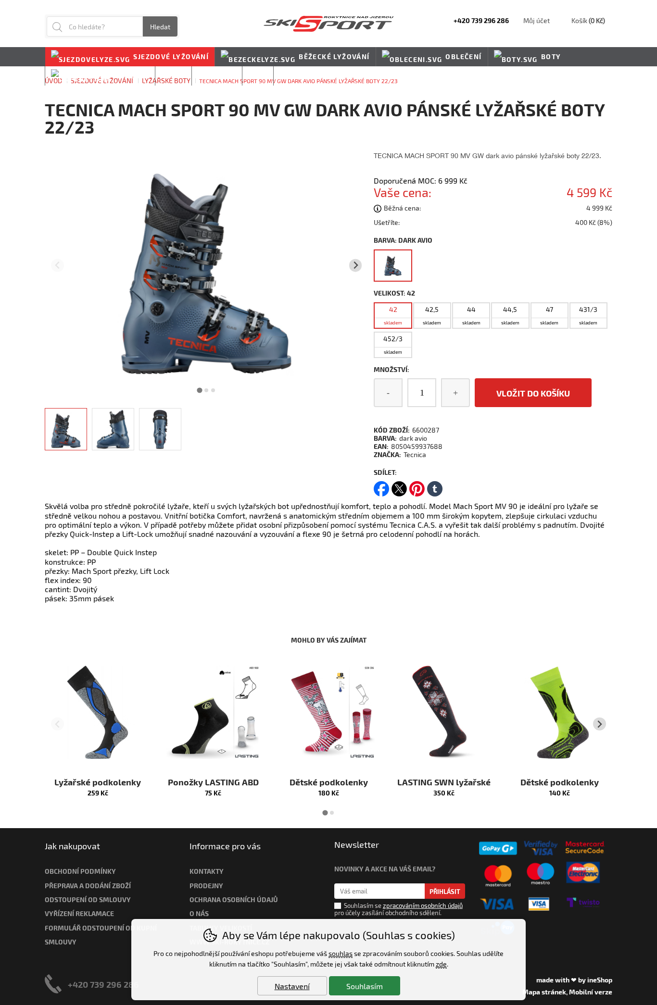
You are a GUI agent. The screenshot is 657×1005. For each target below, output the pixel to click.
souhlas (340, 953)
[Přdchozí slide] (57, 265)
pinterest (417, 485)
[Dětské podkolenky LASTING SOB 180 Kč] (328, 712)
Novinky (296, 76)
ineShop (599, 980)
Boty (551, 56)
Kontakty (207, 871)
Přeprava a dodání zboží (88, 885)
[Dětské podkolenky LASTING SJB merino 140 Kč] (559, 712)
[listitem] (66, 429)
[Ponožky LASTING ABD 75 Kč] (213, 712)
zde (441, 964)
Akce (257, 76)
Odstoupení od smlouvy (88, 899)
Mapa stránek (544, 992)
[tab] (199, 390)
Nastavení (292, 986)
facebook (381, 485)
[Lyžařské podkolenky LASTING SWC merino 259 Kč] (97, 712)
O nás (199, 913)
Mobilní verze (590, 992)
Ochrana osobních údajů (234, 899)
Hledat (160, 27)
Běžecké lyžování (334, 56)
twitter (399, 485)
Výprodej (217, 76)
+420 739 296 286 (103, 984)
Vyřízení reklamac (77, 913)
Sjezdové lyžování (171, 56)
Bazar (173, 76)
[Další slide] (355, 265)
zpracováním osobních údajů (423, 905)
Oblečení (463, 56)
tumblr (434, 485)
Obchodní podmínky (80, 871)
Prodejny (206, 885)
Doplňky (131, 76)
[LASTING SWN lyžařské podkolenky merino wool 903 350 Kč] (444, 712)
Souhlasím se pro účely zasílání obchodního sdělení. (398, 909)
